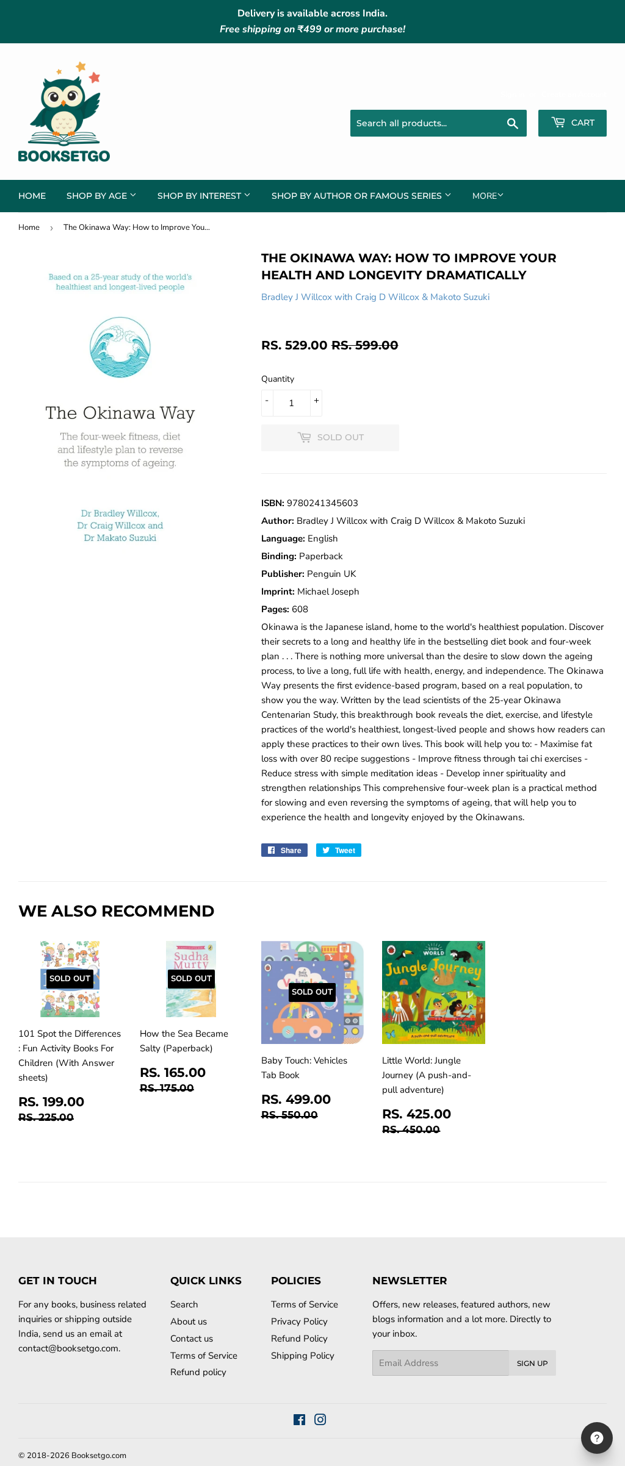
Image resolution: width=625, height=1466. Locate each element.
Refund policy (198, 1372)
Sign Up (532, 1363)
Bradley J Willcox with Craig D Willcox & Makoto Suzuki (375, 297)
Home (32, 195)
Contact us (191, 1338)
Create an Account (574, 94)
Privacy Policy (299, 1321)
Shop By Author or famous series (358, 195)
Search (184, 1304)
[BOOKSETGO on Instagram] (320, 1421)
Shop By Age (98, 195)
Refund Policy (299, 1338)
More (484, 196)
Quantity (277, 379)
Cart (581, 122)
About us (188, 1321)
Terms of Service (203, 1356)
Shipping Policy (302, 1356)
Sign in (512, 94)
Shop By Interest (200, 195)
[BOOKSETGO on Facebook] (299, 1421)
